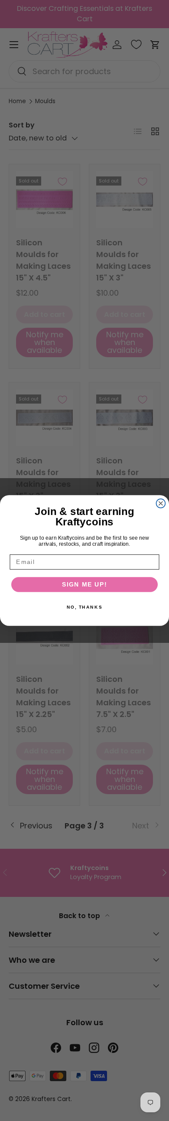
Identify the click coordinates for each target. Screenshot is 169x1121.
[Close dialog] (161, 503)
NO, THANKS (84, 606)
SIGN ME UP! (84, 584)
